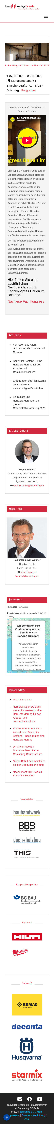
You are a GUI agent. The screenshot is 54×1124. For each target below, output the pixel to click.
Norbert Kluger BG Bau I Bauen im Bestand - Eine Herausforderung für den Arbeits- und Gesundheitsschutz (27, 714)
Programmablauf (22, 699)
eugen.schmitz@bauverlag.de (28, 485)
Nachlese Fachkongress (26, 301)
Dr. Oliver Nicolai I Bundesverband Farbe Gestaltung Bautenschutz (27, 750)
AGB (27, 1118)
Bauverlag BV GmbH (30, 1111)
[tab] (27, 83)
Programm (28, 90)
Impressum (13, 1115)
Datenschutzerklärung (33, 1115)
